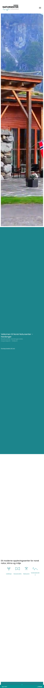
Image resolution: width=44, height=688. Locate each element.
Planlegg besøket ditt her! (8, 348)
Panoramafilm (18, 574)
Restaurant (26, 574)
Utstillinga (9, 574)
